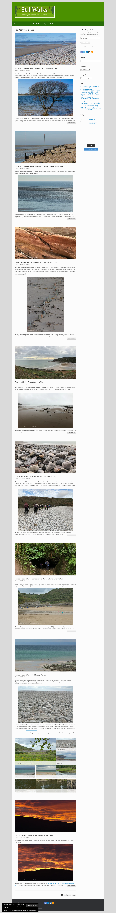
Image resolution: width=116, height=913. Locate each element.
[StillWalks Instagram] (51, 903)
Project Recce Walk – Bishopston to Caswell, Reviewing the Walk (39, 579)
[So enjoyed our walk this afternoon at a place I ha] (88, 131)
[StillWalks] (35, 12)
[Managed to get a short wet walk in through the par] (88, 135)
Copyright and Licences (21, 903)
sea (88, 100)
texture (94, 103)
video (85, 106)
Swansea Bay (90, 103)
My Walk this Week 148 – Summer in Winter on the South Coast (39, 166)
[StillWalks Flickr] (89, 52)
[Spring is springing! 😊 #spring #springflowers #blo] (83, 141)
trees (98, 103)
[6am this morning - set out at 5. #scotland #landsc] (93, 138)
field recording (86, 89)
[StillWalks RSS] (92, 52)
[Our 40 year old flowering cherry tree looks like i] (93, 128)
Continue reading (71, 122)
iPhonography (84, 92)
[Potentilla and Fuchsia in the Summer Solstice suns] (93, 141)
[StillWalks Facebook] (82, 52)
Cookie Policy (34, 910)
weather (93, 108)
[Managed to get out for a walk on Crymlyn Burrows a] (88, 141)
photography (87, 98)
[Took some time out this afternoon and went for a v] (93, 131)
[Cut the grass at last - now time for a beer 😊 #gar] (98, 138)
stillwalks (92, 102)
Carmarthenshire (84, 88)
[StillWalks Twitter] (84, 52)
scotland (85, 100)
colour (90, 88)
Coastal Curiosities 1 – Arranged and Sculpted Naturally (36, 262)
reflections (96, 98)
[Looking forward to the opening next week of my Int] (83, 135)
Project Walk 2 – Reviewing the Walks (29, 382)
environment (95, 88)
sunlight (98, 102)
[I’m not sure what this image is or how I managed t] (98, 135)
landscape (95, 91)
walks (83, 107)
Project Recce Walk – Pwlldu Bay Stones (30, 675)
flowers (93, 90)
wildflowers (98, 108)
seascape (92, 100)
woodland (89, 110)
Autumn (90, 86)
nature (83, 95)
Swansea (84, 104)
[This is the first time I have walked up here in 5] (83, 128)
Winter (84, 110)
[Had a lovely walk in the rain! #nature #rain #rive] (88, 128)
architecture (84, 86)
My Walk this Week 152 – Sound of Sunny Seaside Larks (36, 68)
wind (81, 110)
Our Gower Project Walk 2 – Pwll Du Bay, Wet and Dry (35, 476)
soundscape (85, 102)
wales (89, 105)
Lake (89, 92)
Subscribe (85, 42)
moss (84, 94)
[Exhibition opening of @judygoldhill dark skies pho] (93, 135)
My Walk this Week (92, 94)
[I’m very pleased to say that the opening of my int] (98, 131)
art (87, 86)
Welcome (16, 24)
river (82, 100)
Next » (74, 895)
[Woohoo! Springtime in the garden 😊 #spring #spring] (83, 131)
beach (94, 86)
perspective (96, 96)
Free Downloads (35, 24)
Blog (44, 24)
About (24, 24)
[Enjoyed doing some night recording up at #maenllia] (83, 138)
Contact (52, 24)
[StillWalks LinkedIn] (87, 52)
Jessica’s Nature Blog (31, 730)
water (88, 108)
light (82, 94)
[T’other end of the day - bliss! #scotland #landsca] (88, 138)
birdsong (98, 86)
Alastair (28, 70)
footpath (98, 90)
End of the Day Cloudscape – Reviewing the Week (34, 835)
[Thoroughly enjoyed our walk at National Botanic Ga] (98, 128)
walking (95, 105)
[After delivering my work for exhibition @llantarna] (98, 141)
